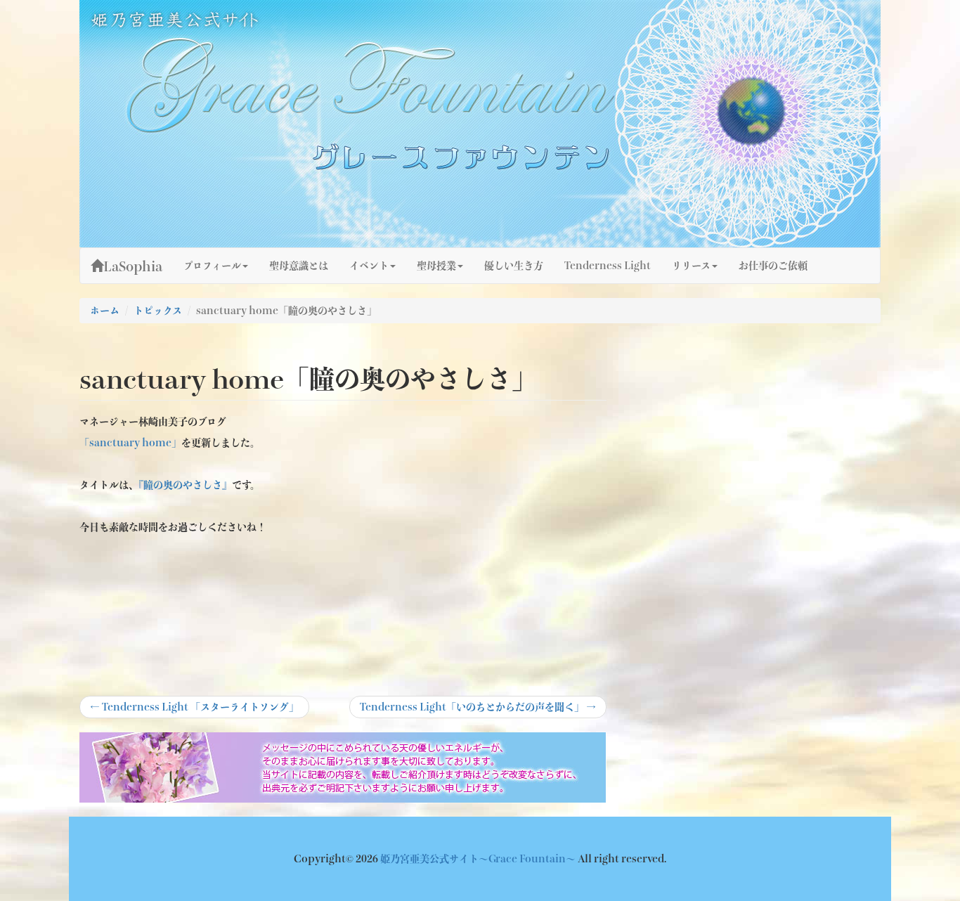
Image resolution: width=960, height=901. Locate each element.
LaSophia (132, 266)
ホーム (104, 311)
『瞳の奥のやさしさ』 (185, 485)
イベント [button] (369, 266)
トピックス (158, 311)
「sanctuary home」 (130, 443)
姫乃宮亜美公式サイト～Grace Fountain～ (479, 859)
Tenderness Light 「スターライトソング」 (194, 709)
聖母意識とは (298, 266)
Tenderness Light (607, 266)
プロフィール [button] (212, 266)
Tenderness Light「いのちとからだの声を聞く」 (477, 709)
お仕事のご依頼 (773, 266)
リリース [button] (691, 266)
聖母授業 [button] (436, 266)
